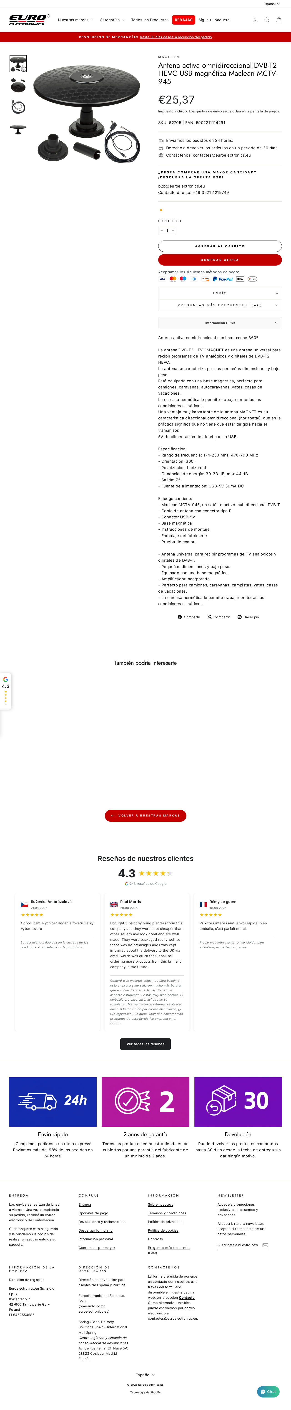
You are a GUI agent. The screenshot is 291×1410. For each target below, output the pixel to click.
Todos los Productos (150, 20)
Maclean (169, 57)
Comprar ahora (220, 260)
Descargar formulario (96, 1230)
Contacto (155, 1239)
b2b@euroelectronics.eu (181, 186)
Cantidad (170, 221)
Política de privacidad (165, 1222)
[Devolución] (238, 1102)
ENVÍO (220, 293)
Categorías (110, 20)
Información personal (96, 1239)
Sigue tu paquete (214, 20)
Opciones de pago (93, 1213)
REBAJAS (184, 20)
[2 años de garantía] (145, 1102)
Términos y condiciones (167, 1213)
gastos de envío (209, 111)
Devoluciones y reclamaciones (103, 1222)
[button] (268, 1392)
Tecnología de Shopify (145, 1392)
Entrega (85, 1204)
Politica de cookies (163, 1230)
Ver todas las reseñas (145, 1044)
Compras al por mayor (97, 1248)
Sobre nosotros (160, 1204)
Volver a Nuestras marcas (149, 815)
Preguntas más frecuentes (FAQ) (220, 305)
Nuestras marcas (74, 20)
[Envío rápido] (53, 1102)
